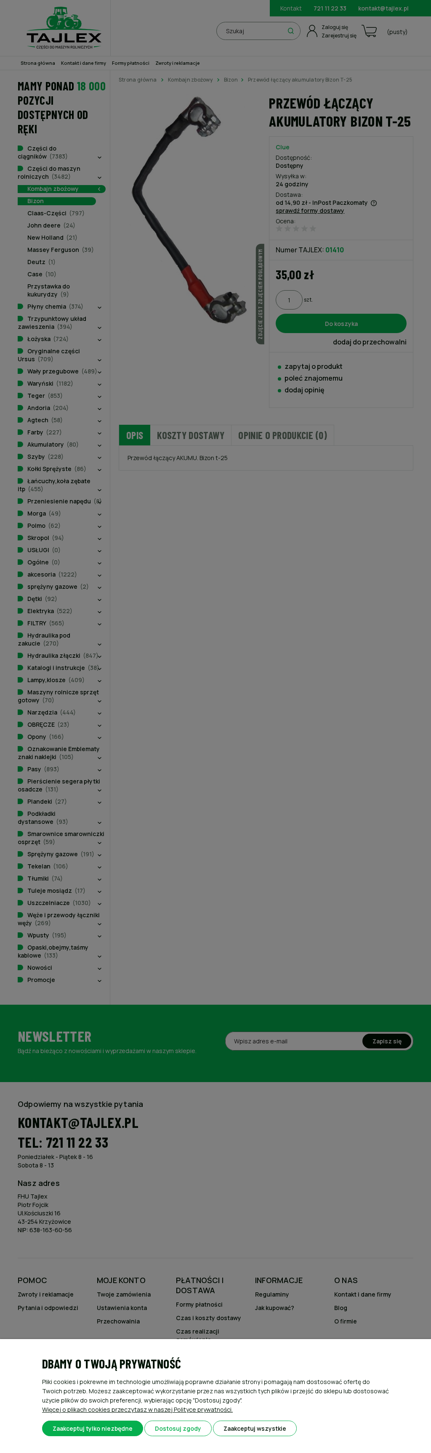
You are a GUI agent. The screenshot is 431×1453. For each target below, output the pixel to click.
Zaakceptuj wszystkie (254, 1428)
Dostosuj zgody (178, 1428)
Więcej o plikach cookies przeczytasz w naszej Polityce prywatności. (137, 1409)
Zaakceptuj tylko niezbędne (93, 1428)
